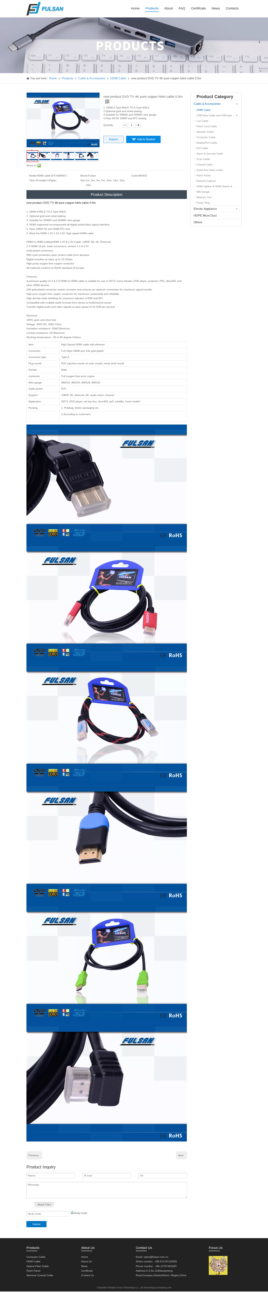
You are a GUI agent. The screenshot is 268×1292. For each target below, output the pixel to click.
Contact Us (87, 1275)
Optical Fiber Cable (37, 1266)
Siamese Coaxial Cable (39, 1275)
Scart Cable (203, 159)
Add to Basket (146, 139)
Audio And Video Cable (210, 170)
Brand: (84, 175)
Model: (33, 175)
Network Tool (204, 197)
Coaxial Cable (205, 164)
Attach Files (44, 1204)
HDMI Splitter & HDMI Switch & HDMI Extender (219, 186)
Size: (83, 180)
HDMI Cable (204, 109)
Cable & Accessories (207, 103)
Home (84, 1256)
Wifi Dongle (203, 191)
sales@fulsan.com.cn (156, 1256)
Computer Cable (206, 137)
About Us (86, 1261)
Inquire (113, 139)
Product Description (107, 195)
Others (198, 222)
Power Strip (203, 202)
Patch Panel (203, 175)
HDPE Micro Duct (205, 215)
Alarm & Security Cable (210, 153)
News (84, 1266)
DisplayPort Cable (207, 142)
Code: (134, 175)
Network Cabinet (206, 180)
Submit (36, 1224)
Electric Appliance (205, 208)
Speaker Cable (205, 131)
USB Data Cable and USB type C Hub (218, 115)
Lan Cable (202, 120)
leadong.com (164, 1287)
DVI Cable (202, 148)
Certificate (87, 1270)
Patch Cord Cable (207, 126)
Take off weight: (38, 180)
